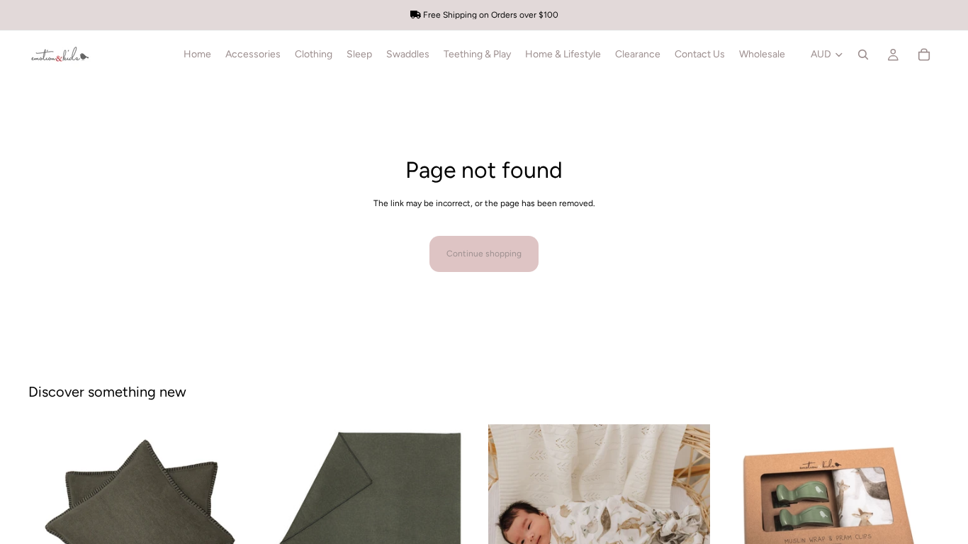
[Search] (863, 54)
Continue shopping (484, 254)
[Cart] (924, 54)
